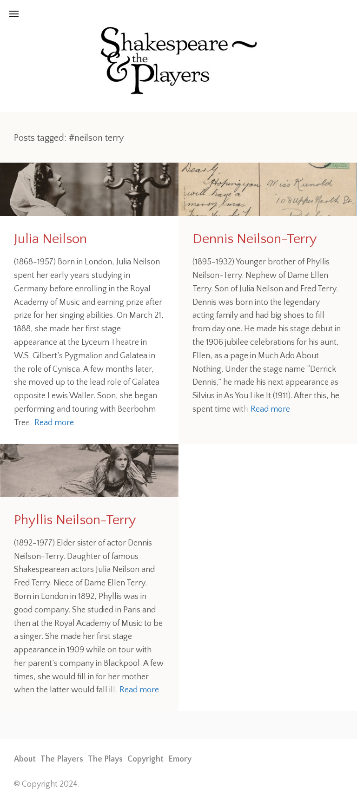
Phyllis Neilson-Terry (75, 520)
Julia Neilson (50, 239)
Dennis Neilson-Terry (254, 239)
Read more (54, 422)
